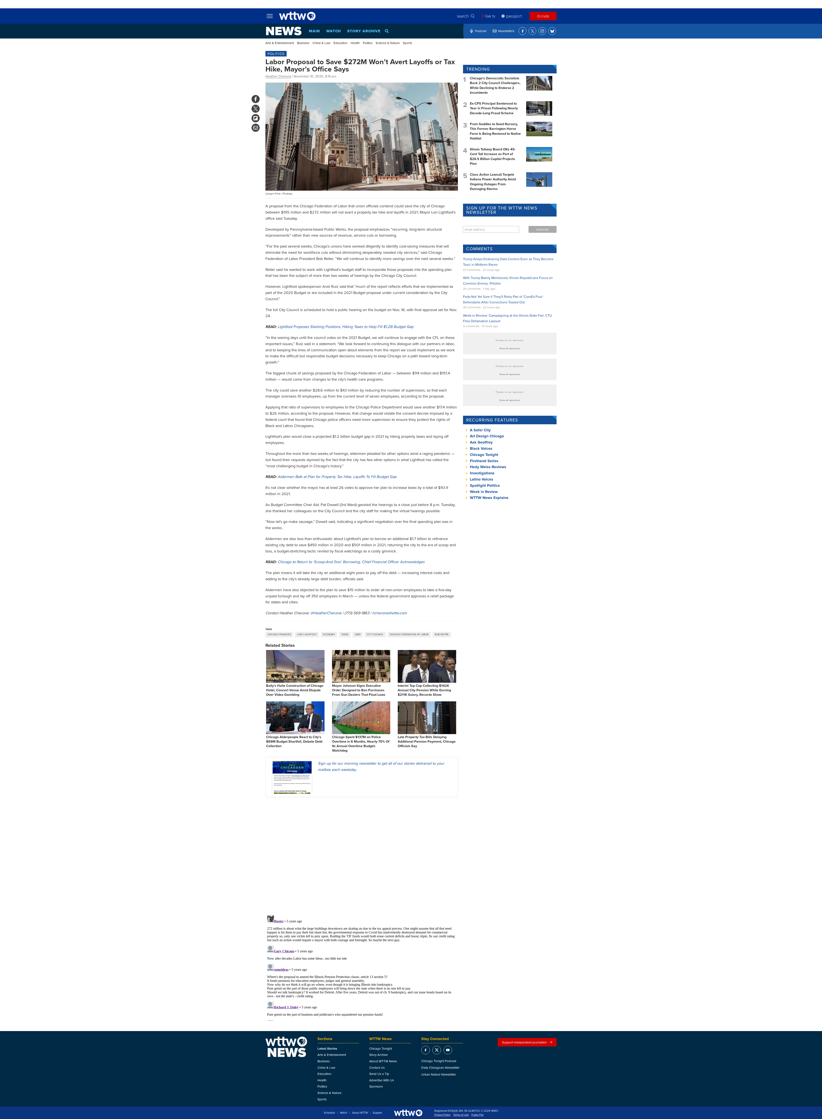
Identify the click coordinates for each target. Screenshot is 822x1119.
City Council (375, 634)
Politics (367, 43)
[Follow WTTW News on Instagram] (542, 31)
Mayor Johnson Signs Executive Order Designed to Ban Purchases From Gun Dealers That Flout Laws (358, 690)
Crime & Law (321, 43)
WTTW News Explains (489, 497)
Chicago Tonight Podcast (438, 1061)
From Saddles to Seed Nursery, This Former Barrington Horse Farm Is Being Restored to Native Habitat (495, 131)
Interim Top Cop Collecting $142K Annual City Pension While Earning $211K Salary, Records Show (424, 690)
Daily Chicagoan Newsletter (440, 1067)
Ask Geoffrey (481, 442)
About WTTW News (383, 1061)
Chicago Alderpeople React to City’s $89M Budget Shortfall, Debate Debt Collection (294, 741)
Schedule (329, 1113)
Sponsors (376, 1086)
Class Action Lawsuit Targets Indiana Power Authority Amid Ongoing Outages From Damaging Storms (493, 181)
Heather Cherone (278, 76)
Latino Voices (481, 479)
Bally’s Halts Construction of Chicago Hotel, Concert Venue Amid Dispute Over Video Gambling (294, 690)
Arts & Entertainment (279, 43)
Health (355, 43)
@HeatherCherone (325, 613)
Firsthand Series (484, 461)
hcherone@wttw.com (389, 613)
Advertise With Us (381, 1080)
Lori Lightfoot (307, 634)
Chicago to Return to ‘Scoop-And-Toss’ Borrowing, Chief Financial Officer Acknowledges (351, 561)
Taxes (344, 634)
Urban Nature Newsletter (438, 1074)
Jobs (358, 634)
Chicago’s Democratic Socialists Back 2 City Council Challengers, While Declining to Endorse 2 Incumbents (495, 85)
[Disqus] (361, 856)
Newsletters (506, 31)
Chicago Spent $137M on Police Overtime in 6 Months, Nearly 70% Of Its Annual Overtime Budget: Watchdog (360, 744)
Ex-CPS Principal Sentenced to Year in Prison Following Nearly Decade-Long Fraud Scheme (494, 108)
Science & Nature (388, 43)
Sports (407, 43)
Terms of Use (461, 1115)
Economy (329, 634)
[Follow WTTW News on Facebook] (522, 31)
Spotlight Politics (485, 485)
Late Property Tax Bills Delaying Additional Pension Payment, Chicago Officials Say (427, 741)
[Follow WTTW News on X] (532, 31)
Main (314, 31)
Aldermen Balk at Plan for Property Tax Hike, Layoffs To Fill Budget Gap (337, 476)
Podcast (480, 31)
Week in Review (484, 491)
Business (303, 43)
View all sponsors (509, 348)
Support (377, 1113)
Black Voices (481, 448)
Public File (477, 1115)
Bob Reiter (441, 634)
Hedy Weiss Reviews (488, 467)
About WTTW (360, 1113)
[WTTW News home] (283, 31)
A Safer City (480, 430)
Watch (333, 31)
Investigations (482, 473)
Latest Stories (327, 1048)
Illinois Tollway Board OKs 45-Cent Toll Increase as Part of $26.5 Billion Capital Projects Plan (493, 156)
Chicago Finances (279, 634)
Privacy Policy (442, 1115)
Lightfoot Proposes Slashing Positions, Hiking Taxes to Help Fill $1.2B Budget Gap (345, 326)
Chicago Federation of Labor (409, 634)
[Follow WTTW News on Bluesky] (552, 31)
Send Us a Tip (379, 1074)
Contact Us (377, 1067)
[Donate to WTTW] (408, 1113)
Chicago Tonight (484, 454)
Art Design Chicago (487, 436)
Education (340, 43)
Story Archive (364, 31)
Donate (543, 16)
